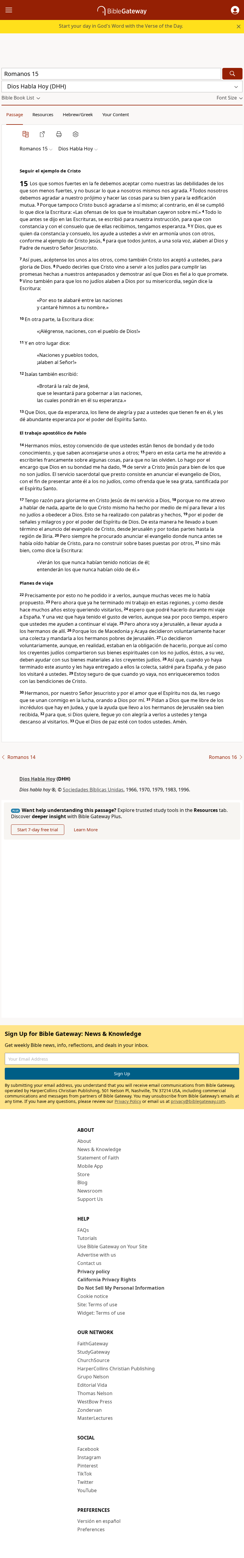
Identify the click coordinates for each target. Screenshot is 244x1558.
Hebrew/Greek (78, 114)
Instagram (89, 1457)
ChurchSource (93, 1360)
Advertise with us (96, 1255)
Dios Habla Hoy (37, 779)
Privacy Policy (128, 1101)
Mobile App (90, 1166)
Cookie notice (92, 1296)
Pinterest (87, 1465)
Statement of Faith (98, 1157)
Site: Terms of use (97, 1304)
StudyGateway (93, 1352)
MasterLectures (95, 1418)
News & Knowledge (99, 1149)
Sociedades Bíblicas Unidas (93, 789)
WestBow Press (94, 1401)
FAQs (83, 1230)
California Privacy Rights (106, 1279)
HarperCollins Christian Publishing (116, 1368)
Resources (42, 114)
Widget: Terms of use (101, 1313)
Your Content (115, 114)
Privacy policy (93, 1271)
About (84, 1141)
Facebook (88, 1449)
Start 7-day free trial (37, 829)
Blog (82, 1182)
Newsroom (89, 1190)
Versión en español (99, 1521)
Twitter (85, 1482)
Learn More (86, 829)
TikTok (84, 1473)
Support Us (90, 1199)
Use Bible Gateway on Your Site (112, 1246)
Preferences (91, 1529)
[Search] (232, 74)
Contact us (89, 1263)
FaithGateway (92, 1343)
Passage (14, 114)
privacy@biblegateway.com (198, 1101)
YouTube (87, 1490)
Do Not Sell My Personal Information (121, 1288)
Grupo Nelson (93, 1376)
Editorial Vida (92, 1385)
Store (83, 1174)
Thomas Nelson (94, 1393)
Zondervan (89, 1410)
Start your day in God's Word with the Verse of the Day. (121, 26)
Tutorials (87, 1238)
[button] (235, 10)
